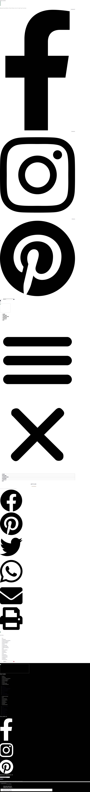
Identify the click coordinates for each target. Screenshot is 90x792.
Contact (5, 318)
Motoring (4, 700)
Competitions (6, 316)
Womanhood (4, 659)
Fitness (3, 643)
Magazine (5, 317)
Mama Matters (4, 649)
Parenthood (4, 652)
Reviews (3, 703)
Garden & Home (5, 646)
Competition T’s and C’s (7, 787)
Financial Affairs (5, 642)
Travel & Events (4, 655)
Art (2, 638)
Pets (3, 653)
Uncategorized (4, 656)
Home (4, 314)
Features (5, 315)
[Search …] (0, 300)
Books (3, 676)
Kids (3, 648)
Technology (4, 654)
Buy (3, 480)
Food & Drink (4, 645)
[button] (37, 397)
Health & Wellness (5, 647)
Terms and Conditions (7, 786)
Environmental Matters (6, 640)
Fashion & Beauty (5, 641)
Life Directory (4, 698)
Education (4, 639)
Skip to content (3, 0)
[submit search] (13, 299)
